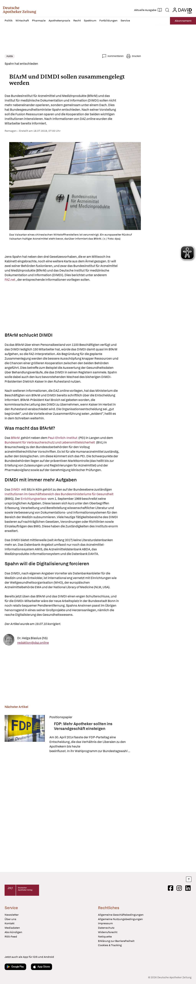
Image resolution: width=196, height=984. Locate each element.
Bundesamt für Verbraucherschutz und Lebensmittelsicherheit (50, 442)
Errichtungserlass (34, 499)
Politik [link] (10, 56)
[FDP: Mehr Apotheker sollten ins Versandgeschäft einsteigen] (25, 734)
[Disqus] (73, 813)
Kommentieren (115, 56)
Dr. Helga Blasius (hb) (32, 638)
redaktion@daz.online (33, 642)
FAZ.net (10, 280)
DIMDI (16, 490)
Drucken (136, 56)
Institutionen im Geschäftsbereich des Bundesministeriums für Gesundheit (59, 494)
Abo (183, 20)
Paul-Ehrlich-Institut (63, 438)
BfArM (15, 438)
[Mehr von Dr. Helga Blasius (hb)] (9, 640)
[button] (19, 10)
